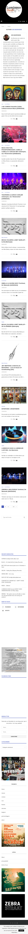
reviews (3, 797)
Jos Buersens (16, 35)
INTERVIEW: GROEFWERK (10, 409)
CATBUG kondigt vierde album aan (10, 558)
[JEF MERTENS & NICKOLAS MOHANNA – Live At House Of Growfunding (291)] (14, 352)
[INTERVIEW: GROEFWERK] (14, 395)
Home (3, 26)
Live (3, 800)
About (3, 857)
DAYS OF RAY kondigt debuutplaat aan (11, 577)
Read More (14, 932)
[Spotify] (17, 923)
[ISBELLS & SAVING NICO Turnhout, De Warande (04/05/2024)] (14, 269)
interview (4, 808)
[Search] (26, 21)
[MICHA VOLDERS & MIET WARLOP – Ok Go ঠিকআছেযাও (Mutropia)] (14, 310)
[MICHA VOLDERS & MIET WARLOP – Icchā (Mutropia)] (14, 226)
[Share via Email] (16, 118)
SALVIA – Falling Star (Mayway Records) (12, 570)
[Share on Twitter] (14, 118)
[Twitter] (20, 21)
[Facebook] (10, 923)
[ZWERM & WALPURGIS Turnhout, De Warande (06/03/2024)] (14, 475)
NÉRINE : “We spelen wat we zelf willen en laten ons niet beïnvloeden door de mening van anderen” (13, 595)
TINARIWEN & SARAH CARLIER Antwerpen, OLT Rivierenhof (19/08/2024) (12, 197)
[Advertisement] (14, 536)
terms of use (5, 865)
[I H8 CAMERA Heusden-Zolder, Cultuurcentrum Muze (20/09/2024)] (14, 93)
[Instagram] (22, 21)
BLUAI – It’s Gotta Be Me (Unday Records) (12, 562)
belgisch (4, 812)
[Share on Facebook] (13, 118)
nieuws (3, 793)
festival (3, 804)
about (3, 820)
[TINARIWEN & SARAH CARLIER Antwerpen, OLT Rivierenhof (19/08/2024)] (14, 181)
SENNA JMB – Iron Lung (8, 573)
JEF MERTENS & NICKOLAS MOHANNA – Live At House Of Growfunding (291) (12, 367)
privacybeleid (5, 861)
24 (13, 506)
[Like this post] (11, 118)
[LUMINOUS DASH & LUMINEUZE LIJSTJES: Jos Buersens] (14, 434)
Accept (21, 930)
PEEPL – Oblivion (6, 585)
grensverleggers (6, 816)
